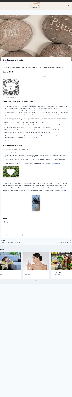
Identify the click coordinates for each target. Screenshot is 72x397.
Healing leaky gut (57, 272)
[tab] (34, 280)
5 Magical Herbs (6, 140)
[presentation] (36, 261)
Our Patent (13, 6)
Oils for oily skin (49, 220)
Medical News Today (30, 105)
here (24, 152)
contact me (36, 137)
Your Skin (20, 6)
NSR (8, 6)
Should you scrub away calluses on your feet (10, 241)
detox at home (57, 163)
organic (44, 75)
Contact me (64, 190)
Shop (4, 6)
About (54, 6)
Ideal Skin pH (28, 272)
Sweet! (4, 221)
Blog (64, 6)
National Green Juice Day (28, 220)
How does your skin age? (65, 241)
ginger (48, 127)
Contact (59, 6)
